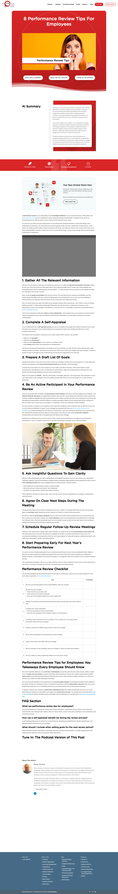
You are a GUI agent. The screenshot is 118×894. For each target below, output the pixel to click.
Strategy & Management (68, 167)
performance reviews (28, 218)
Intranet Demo (78, 840)
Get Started (26, 859)
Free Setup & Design (68, 4)
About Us (84, 859)
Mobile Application (48, 862)
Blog (91, 4)
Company (84, 4)
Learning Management (49, 864)
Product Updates (48, 881)
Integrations (46, 867)
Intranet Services (48, 869)
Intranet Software (48, 871)
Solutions (58, 4)
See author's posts (41, 789)
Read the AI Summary (33, 77)
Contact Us (84, 862)
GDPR (83, 876)
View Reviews (52, 891)
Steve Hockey (49, 167)
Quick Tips (46, 884)
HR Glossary (66, 879)
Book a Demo (110, 4)
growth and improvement (30, 309)
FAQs (63, 866)
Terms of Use (85, 867)
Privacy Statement (87, 869)
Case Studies (46, 874)
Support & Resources (68, 863)
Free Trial (99, 4)
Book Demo (46, 879)
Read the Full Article (59, 77)
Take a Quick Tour (70, 201)
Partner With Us (86, 864)
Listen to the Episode (85, 77)
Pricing (78, 4)
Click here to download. (44, 576)
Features (49, 4)
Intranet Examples (67, 873)
